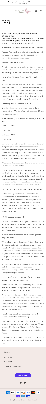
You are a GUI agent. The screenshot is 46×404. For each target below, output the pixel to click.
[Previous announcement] (4, 2)
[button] (4, 11)
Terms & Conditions (12, 367)
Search (7, 352)
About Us (8, 357)
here (41, 248)
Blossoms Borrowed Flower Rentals (26, 400)
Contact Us (8, 362)
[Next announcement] (42, 2)
